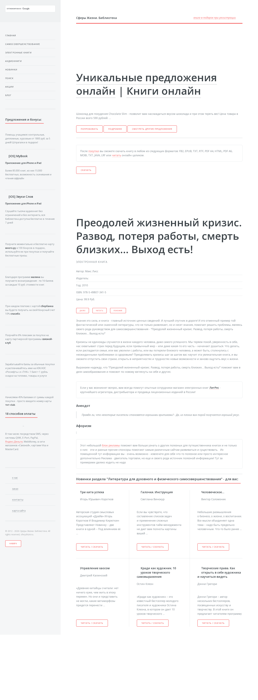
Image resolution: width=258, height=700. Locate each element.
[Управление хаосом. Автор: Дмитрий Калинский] (78, 568)
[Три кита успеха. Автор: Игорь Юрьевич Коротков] (78, 492)
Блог (8, 95)
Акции (9, 86)
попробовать (89, 128)
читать (116, 155)
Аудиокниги (13, 61)
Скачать (86, 170)
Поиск (9, 78)
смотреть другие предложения (152, 128)
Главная (10, 35)
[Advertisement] (155, 47)
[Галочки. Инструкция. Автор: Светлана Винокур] (139, 492)
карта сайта (19, 510)
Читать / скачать (92, 546)
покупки (93, 151)
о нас (15, 477)
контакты (17, 499)
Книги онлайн (164, 91)
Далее (83, 311)
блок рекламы (111, 445)
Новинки (11, 69)
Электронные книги (18, 52)
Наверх (13, 543)
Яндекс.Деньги (14, 441)
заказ (15, 488)
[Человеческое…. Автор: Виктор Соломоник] (199, 492)
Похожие (118, 311)
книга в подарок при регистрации (215, 17)
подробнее (115, 128)
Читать (99, 311)
